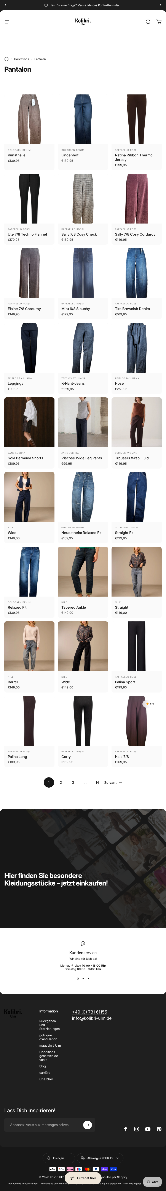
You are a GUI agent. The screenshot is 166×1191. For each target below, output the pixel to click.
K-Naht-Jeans (73, 383)
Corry (66, 756)
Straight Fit (124, 533)
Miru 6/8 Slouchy (75, 309)
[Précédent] (6, 5)
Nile (11, 527)
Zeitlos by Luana (20, 378)
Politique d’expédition (109, 1183)
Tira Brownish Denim (132, 309)
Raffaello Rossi (126, 150)
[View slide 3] (88, 978)
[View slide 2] (83, 978)
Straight (121, 607)
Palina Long (17, 756)
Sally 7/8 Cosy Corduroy (135, 234)
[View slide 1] (77, 978)
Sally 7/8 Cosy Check (79, 234)
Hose (119, 383)
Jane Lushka (16, 453)
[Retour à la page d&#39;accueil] (6, 59)
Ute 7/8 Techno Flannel (27, 234)
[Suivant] (160, 5)
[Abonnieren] (87, 1125)
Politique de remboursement (23, 1183)
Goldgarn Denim (19, 150)
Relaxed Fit (17, 607)
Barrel (13, 682)
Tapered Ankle (73, 607)
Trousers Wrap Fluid (132, 458)
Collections (21, 59)
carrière (44, 1072)
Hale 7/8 (122, 756)
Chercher (46, 1079)
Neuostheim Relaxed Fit (81, 533)
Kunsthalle (17, 155)
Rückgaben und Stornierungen (49, 1025)
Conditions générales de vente (48, 1055)
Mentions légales (132, 1183)
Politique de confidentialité (55, 1183)
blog (42, 1066)
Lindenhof (69, 155)
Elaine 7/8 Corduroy (24, 309)
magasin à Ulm (50, 1045)
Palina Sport (125, 682)
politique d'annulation (48, 1037)
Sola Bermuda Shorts (25, 458)
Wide (12, 533)
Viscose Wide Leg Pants (81, 458)
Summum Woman (126, 453)
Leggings (15, 383)
